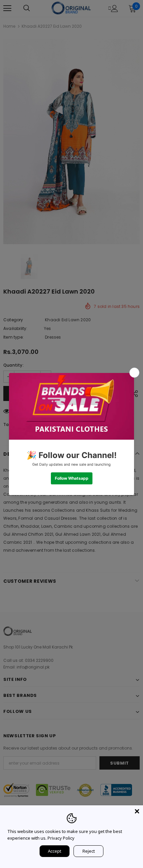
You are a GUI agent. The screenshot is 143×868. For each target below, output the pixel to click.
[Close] (137, 811)
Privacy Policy (61, 838)
